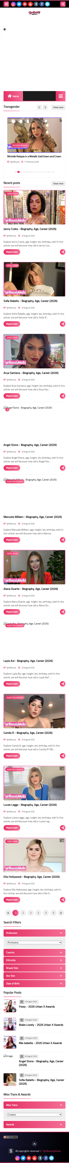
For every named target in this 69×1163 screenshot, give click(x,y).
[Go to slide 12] (44, 172)
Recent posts (12, 183)
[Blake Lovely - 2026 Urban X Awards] (10, 1024)
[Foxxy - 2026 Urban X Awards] (10, 1006)
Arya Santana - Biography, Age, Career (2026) (31, 372)
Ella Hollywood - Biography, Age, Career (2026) (32, 876)
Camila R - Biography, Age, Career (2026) (28, 732)
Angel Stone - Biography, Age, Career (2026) (30, 444)
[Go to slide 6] (29, 172)
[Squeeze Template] (11, 1151)
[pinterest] (24, 4)
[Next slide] (45, 107)
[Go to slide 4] (24, 172)
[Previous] (61, 913)
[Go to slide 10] (39, 172)
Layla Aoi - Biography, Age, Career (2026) (28, 660)
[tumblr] (36, 4)
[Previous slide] (39, 107)
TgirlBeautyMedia (52, 1151)
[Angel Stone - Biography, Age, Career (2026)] (10, 1060)
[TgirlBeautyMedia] (34, 13)
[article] (34, 142)
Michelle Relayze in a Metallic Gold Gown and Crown (34, 156)
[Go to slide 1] (15, 172)
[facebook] (41, 4)
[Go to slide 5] (26, 172)
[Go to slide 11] (41, 172)
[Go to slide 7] (31, 172)
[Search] (62, 4)
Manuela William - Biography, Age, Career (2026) (33, 516)
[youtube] (30, 4)
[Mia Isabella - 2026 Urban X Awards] (10, 1042)
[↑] (34, 1144)
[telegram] (47, 4)
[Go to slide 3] (21, 172)
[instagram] (13, 4)
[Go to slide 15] (51, 172)
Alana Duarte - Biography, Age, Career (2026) (31, 588)
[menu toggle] (6, 4)
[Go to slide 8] (34, 172)
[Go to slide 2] (18, 172)
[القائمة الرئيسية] (60, 96)
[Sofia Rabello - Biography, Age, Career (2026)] (10, 1079)
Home (16, 96)
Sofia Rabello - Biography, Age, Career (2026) (30, 300)
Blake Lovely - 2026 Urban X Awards (41, 1024)
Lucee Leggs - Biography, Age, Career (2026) (30, 804)
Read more (12, 252)
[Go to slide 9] (36, 172)
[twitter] (19, 4)
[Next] (8, 913)
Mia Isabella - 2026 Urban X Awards (40, 1043)
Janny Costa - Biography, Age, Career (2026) (30, 229)
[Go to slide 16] (53, 172)
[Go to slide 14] (49, 172)
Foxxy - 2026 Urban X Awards (37, 1006)
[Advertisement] (34, 53)
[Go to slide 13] (46, 172)
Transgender (12, 106)
